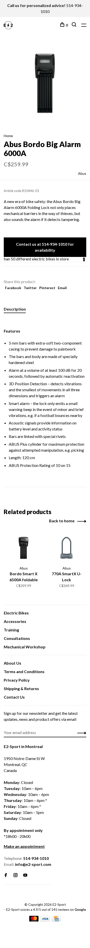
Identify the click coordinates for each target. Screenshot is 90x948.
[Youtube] (25, 875)
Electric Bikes (16, 612)
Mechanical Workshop (25, 646)
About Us (12, 663)
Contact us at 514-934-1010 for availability (45, 247)
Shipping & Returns (21, 688)
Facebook (13, 288)
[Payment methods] (34, 920)
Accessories (15, 621)
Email (62, 288)
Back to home (61, 520)
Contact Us (14, 697)
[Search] (75, 25)
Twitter (30, 288)
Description (15, 309)
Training (11, 629)
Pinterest (47, 288)
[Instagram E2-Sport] (16, 875)
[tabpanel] (45, 83)
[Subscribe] (80, 732)
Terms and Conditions (24, 671)
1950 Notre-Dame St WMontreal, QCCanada (24, 764)
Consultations (17, 638)
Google (80, 910)
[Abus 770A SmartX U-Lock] (66, 548)
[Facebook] (6, 875)
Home (8, 136)
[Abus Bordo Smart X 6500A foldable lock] (23, 548)
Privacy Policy (17, 680)
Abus (82, 173)
